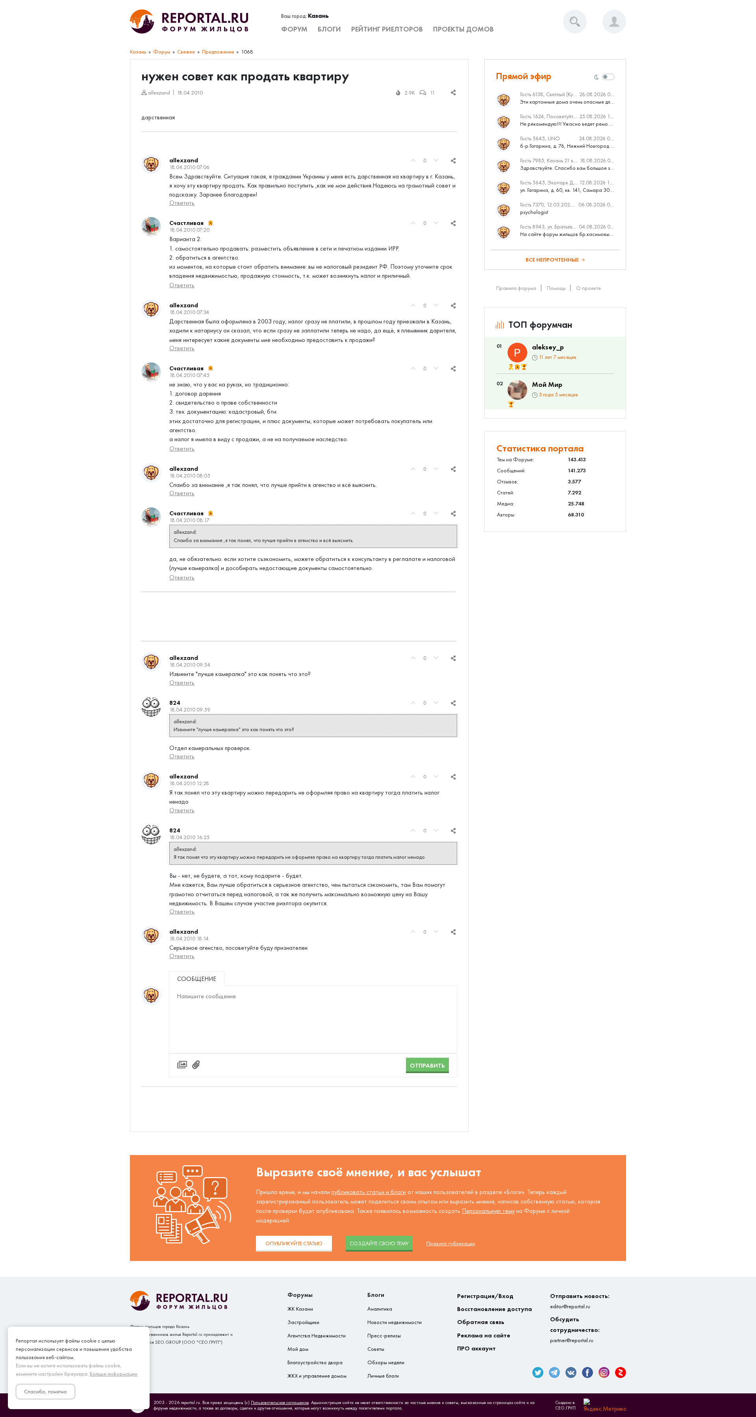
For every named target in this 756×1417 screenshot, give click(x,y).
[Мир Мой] (517, 390)
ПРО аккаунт (476, 1348)
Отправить (427, 1065)
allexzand (183, 160)
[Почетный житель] (511, 367)
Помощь (556, 288)
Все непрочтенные (552, 259)
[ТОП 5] (524, 367)
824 (174, 702)
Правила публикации (450, 1243)
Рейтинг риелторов (387, 29)
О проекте (588, 288)
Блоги (329, 29)
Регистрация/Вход (485, 1296)
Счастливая (186, 223)
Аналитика (379, 1309)
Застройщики (303, 1322)
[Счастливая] (151, 227)
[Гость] (151, 995)
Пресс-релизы (384, 1335)
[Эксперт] (210, 223)
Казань (138, 51)
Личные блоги (383, 1375)
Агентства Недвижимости (316, 1335)
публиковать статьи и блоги (369, 1192)
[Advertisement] (298, 616)
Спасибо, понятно (45, 1391)
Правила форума (516, 288)
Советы (375, 1349)
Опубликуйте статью (293, 1243)
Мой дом (297, 1349)
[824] (151, 707)
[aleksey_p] (517, 352)
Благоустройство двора (315, 1362)
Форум (294, 29)
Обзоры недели (385, 1362)
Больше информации (113, 1374)
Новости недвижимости (394, 1322)
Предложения (218, 51)
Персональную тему (488, 1211)
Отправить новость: (580, 1301)
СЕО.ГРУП (565, 1408)
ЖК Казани (300, 1309)
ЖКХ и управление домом (316, 1375)
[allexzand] (151, 164)
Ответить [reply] (182, 202)
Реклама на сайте (483, 1335)
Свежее (186, 51)
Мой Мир (547, 384)
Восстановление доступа (494, 1309)
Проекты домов (463, 29)
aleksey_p (548, 347)
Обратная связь (480, 1322)
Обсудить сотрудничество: (575, 1329)
